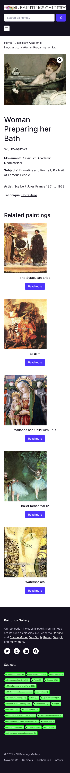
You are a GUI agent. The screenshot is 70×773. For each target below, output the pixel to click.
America (49, 727)
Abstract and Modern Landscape (21, 733)
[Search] (61, 18)
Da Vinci (58, 633)
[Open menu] (7, 28)
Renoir (47, 637)
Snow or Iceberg (37, 674)
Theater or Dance (15, 674)
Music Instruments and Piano (21, 686)
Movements (11, 760)
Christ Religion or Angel (50, 715)
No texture (29, 195)
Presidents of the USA (17, 680)
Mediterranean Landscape (19, 692)
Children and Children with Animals (22, 721)
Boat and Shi (14, 727)
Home (8, 42)
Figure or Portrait (51, 698)
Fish (34, 698)
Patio (37, 680)
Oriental (52, 680)
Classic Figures (30, 709)
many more (17, 641)
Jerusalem (42, 692)
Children (48, 721)
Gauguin (58, 637)
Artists (59, 760)
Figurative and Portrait (35, 170)
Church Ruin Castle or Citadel (20, 715)
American (34, 727)
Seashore (57, 674)
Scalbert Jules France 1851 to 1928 (39, 186)
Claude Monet (19, 637)
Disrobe (12, 709)
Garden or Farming (16, 698)
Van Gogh (35, 637)
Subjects (27, 760)
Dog (56, 704)
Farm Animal (42, 704)
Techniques (44, 760)
